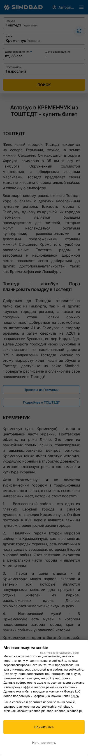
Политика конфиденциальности (59, 652)
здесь (75, 696)
